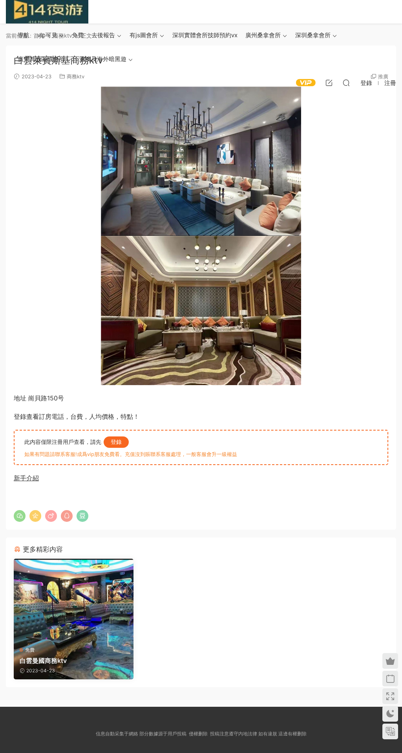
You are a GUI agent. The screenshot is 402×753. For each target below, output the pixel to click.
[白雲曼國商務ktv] (73, 600)
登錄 (116, 441)
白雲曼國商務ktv (43, 660)
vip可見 (47, 35)
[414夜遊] (47, 12)
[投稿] (329, 82)
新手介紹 (26, 478)
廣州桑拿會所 (263, 35)
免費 (78, 35)
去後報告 (103, 35)
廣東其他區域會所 (41, 59)
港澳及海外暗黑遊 (102, 59)
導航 (23, 35)
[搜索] (346, 82)
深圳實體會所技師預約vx (205, 35)
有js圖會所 (144, 35)
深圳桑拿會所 (313, 35)
